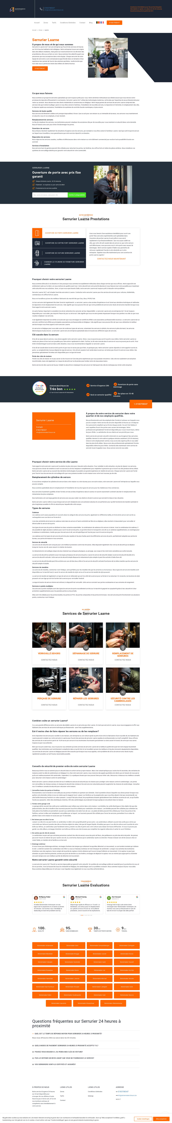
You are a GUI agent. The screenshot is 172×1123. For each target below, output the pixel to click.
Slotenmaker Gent (72, 945)
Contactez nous (49, 660)
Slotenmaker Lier (99, 970)
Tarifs (54, 23)
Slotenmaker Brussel (72, 987)
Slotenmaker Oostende (72, 962)
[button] (80, 915)
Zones (46, 23)
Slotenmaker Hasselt (127, 962)
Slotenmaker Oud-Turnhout (45, 987)
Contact (82, 23)
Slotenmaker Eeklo (45, 995)
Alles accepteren (161, 1119)
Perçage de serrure (49, 698)
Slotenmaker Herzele (127, 978)
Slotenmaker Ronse (126, 954)
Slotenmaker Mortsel (100, 978)
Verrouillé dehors (49, 653)
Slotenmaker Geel (99, 995)
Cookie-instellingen (143, 1119)
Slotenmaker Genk (127, 987)
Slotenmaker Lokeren (72, 978)
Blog (90, 23)
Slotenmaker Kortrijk (127, 970)
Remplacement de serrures (122, 654)
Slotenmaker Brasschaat (86, 1003)
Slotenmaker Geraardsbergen (99, 945)
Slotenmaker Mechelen (45, 954)
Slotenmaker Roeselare (45, 970)
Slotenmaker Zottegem (126, 945)
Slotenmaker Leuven (99, 954)
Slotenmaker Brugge (72, 954)
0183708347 (49, 8)
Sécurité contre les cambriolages (123, 699)
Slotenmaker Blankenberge (113, 1003)
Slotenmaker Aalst (100, 962)
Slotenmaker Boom (72, 970)
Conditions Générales (68, 23)
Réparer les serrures (86, 698)
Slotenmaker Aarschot (58, 1003)
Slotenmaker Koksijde (45, 962)
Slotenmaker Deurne (127, 995)
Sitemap (90, 1096)
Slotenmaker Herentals (45, 978)
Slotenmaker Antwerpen (45, 945)
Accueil (37, 23)
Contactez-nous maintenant (111, 259)
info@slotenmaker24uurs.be (53, 10)
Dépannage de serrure (86, 653)
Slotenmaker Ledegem (99, 987)
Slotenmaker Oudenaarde (72, 995)
